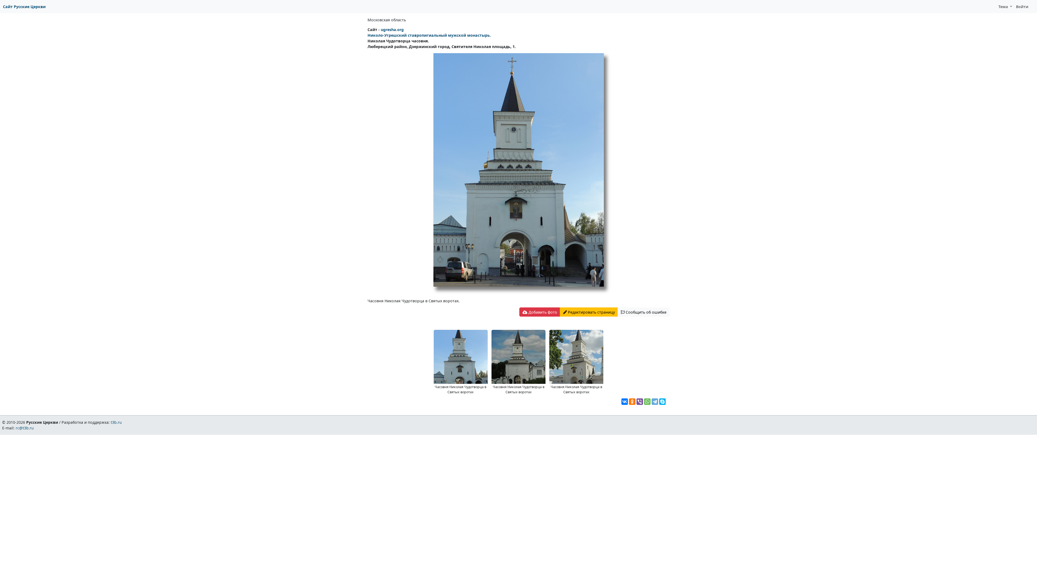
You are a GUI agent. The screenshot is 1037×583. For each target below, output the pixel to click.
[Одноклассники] (632, 401)
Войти (1022, 6)
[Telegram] (655, 401)
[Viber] (640, 401)
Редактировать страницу (591, 312)
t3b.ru (116, 422)
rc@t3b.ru (25, 428)
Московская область (387, 19)
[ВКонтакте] (624, 401)
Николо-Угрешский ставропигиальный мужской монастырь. (429, 35)
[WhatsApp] (647, 401)
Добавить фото (542, 312)
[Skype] (662, 401)
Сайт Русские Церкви (24, 6)
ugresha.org (392, 29)
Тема (1003, 6)
